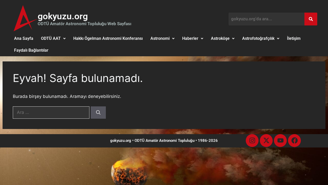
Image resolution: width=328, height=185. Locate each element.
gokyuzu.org (63, 16)
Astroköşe (220, 38)
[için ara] (52, 112)
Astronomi (160, 38)
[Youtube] (280, 140)
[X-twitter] (266, 140)
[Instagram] (252, 140)
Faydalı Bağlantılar (31, 50)
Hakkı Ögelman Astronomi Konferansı (108, 38)
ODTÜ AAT (51, 38)
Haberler (190, 38)
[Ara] (98, 112)
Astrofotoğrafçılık (258, 38)
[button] (53, 38)
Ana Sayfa (23, 38)
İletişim (294, 38)
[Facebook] (294, 140)
